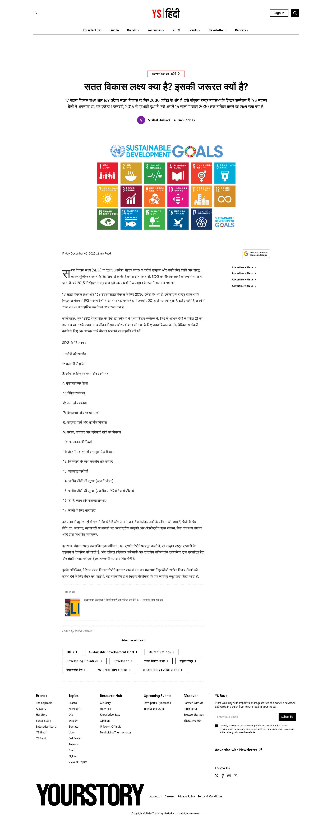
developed (122, 661)
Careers (170, 796)
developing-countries (83, 661)
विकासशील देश (74, 670)
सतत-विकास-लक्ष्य (154, 661)
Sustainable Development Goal (111, 652)
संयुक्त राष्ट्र (186, 661)
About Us (156, 796)
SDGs (70, 652)
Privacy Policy (186, 796)
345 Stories (186, 120)
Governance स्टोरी (164, 74)
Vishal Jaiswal (160, 120)
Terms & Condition (210, 796)
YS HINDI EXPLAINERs (112, 670)
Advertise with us (132, 640)
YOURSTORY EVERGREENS (160, 670)
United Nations (160, 652)
